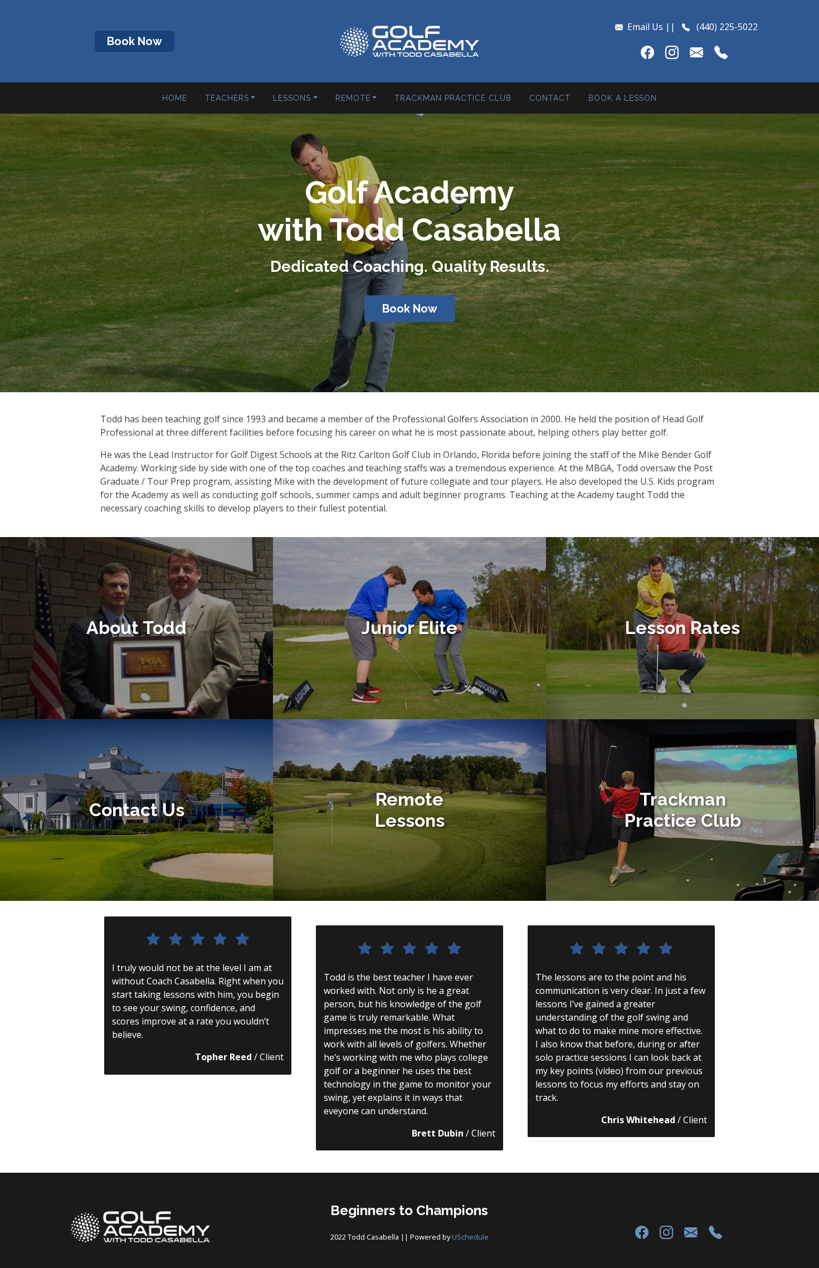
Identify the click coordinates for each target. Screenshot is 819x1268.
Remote (352, 98)
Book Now (134, 41)
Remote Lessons (410, 810)
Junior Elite (409, 627)
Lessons (292, 98)
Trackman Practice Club (452, 98)
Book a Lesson (622, 98)
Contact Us (136, 809)
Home (174, 98)
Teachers (227, 98)
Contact (550, 98)
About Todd (136, 627)
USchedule (470, 1237)
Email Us (645, 27)
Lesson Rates (682, 627)
